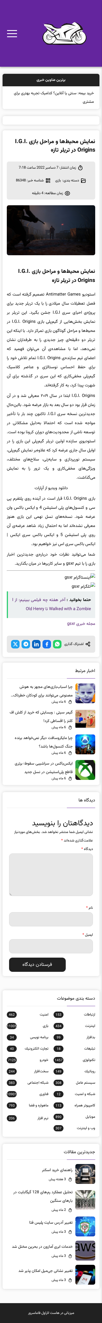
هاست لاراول (50, 1313)
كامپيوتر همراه (75, 1105)
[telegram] (26, 644)
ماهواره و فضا (28, 1105)
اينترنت (75, 1026)
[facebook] (46, 644)
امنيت (28, 1015)
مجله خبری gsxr (81, 624)
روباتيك (75, 1071)
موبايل (75, 1117)
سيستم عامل (75, 1083)
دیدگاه (87, 849)
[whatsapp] (57, 644)
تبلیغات (76, 1049)
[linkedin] (36, 644)
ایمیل (87, 935)
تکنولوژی (75, 1060)
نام (89, 908)
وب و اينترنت (75, 1128)
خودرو (28, 1060)
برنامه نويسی (29, 1037)
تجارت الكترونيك (29, 1049)
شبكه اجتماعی (28, 1083)
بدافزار (76, 1037)
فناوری (27, 1094)
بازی (58, 180)
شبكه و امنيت (76, 1094)
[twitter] (15, 644)
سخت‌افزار (28, 1071)
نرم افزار (28, 1118)
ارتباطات (75, 1015)
